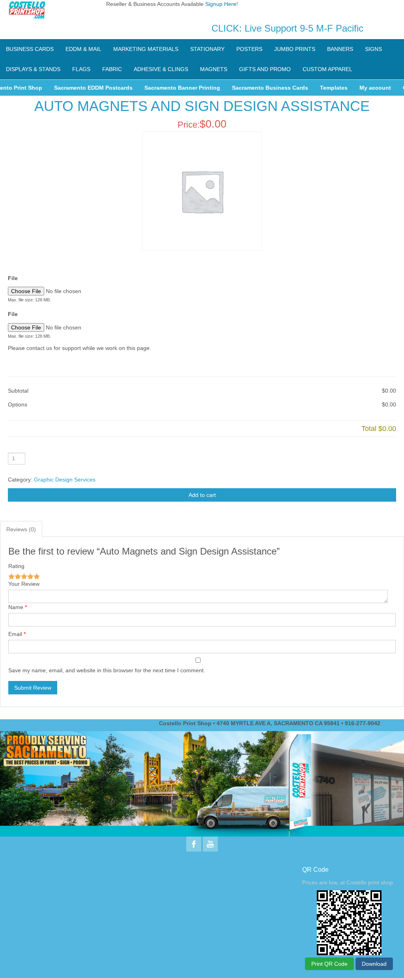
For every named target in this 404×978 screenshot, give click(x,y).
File (13, 278)
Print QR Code (329, 964)
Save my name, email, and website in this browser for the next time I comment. (106, 670)
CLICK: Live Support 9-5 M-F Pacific (287, 28)
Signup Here (220, 4)
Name (15, 607)
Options (17, 404)
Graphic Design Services (64, 479)
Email (15, 634)
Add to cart (202, 495)
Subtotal (18, 390)
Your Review (23, 584)
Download (374, 964)
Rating (16, 566)
